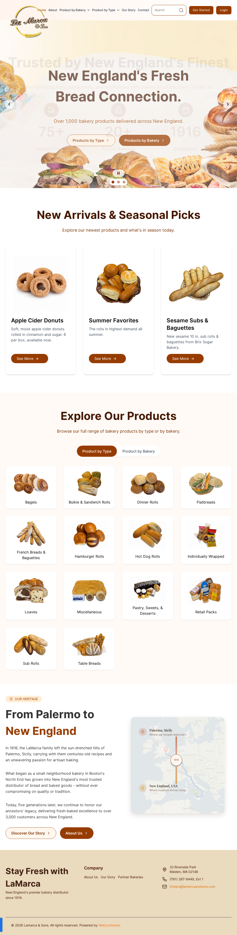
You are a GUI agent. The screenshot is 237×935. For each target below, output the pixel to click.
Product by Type (103, 10)
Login (224, 10)
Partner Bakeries (130, 877)
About (52, 10)
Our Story (128, 10)
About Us (73, 833)
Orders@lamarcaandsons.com (192, 886)
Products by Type (88, 140)
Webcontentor (109, 925)
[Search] (181, 10)
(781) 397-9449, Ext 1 (186, 879)
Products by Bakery (142, 140)
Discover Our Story (28, 833)
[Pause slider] (118, 173)
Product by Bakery (72, 10)
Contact (143, 10)
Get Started (201, 10)
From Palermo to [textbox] (50, 722)
